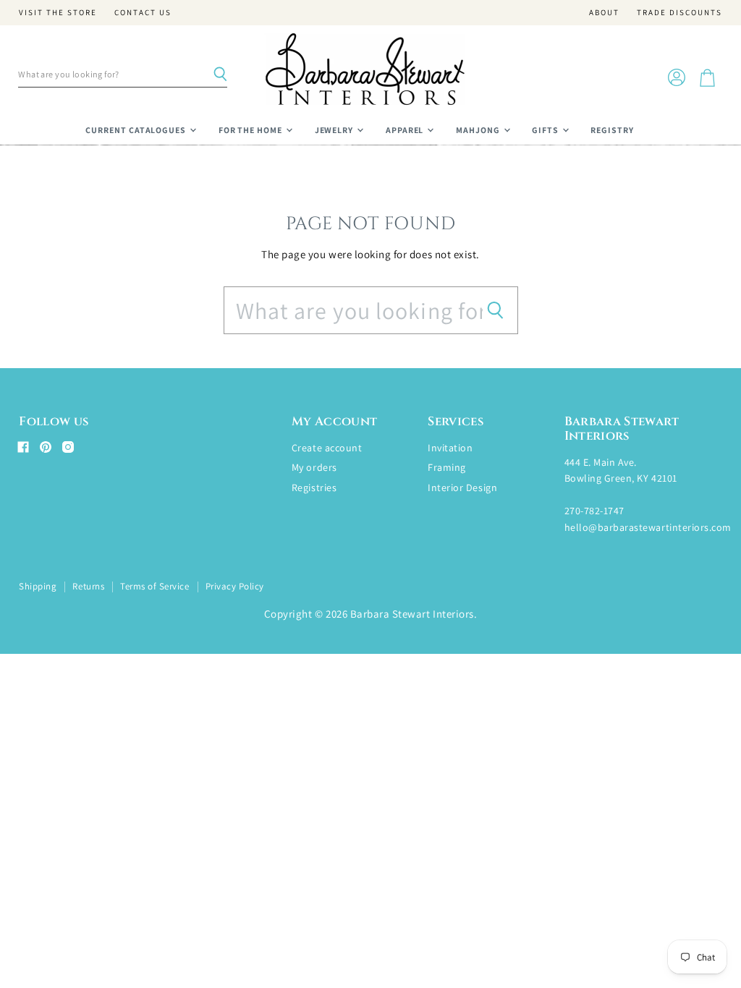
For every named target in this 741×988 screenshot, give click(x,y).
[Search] (220, 74)
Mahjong (479, 129)
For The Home (251, 129)
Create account (327, 447)
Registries (314, 487)
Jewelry (335, 129)
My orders (314, 467)
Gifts (546, 129)
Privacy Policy (235, 586)
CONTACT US (143, 12)
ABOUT (604, 12)
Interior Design (462, 487)
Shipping (37, 586)
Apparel (406, 129)
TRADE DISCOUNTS (679, 12)
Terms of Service (154, 586)
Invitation (450, 447)
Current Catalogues (136, 129)
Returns (88, 586)
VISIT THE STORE (58, 12)
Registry (612, 129)
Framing (447, 467)
